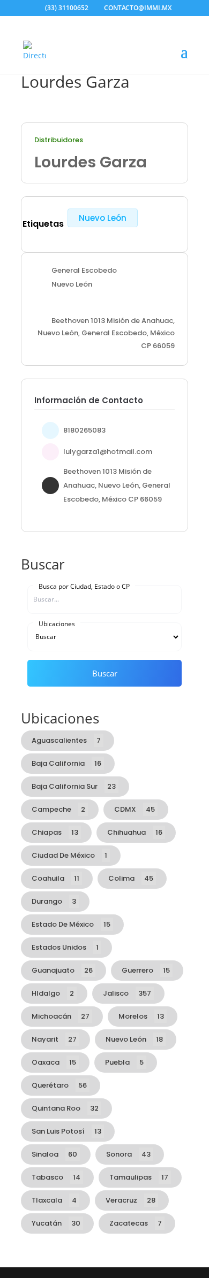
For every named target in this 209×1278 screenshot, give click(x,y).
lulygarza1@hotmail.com (107, 451)
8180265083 (84, 430)
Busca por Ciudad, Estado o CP (84, 586)
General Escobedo (84, 270)
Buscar (104, 673)
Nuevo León (102, 218)
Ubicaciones (57, 623)
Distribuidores (58, 140)
